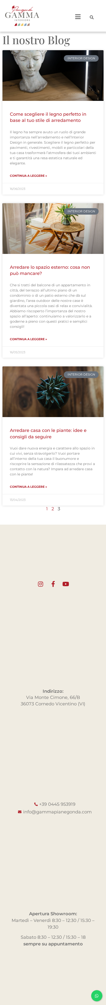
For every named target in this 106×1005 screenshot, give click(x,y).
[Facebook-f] (53, 584)
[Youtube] (66, 584)
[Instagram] (40, 584)
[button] (92, 17)
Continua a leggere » (28, 176)
